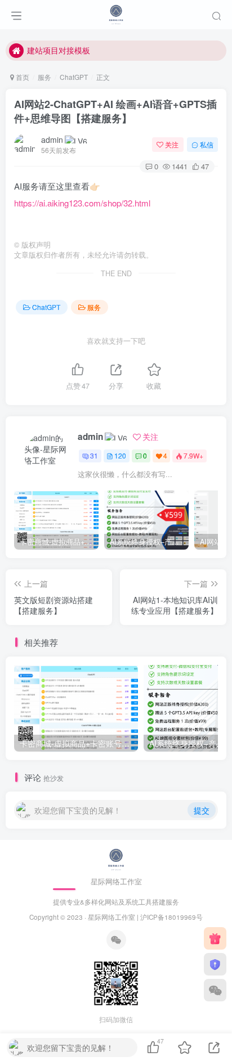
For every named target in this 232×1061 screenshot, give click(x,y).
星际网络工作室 (111, 916)
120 (120, 455)
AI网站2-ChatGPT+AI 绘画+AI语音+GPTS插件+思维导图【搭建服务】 (115, 111)
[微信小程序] (215, 964)
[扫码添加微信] (215, 990)
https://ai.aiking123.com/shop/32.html (82, 203)
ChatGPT (74, 77)
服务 (44, 77)
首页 (21, 77)
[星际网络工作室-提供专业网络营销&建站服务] (116, 13)
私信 (206, 144)
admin (52, 139)
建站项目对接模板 (58, 50)
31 (94, 455)
